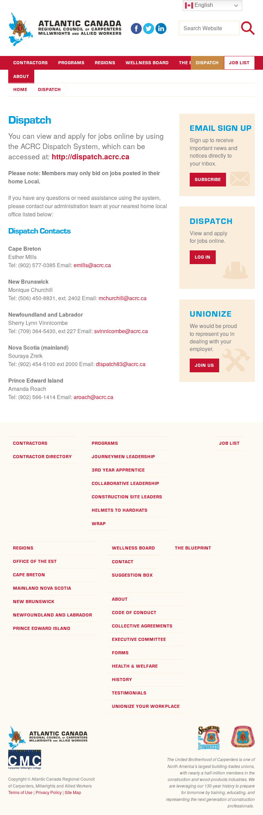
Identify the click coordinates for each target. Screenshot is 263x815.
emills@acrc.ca (92, 265)
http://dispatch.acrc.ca (90, 156)
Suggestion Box (132, 575)
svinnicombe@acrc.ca (121, 331)
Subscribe (208, 179)
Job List (239, 62)
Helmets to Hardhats (120, 510)
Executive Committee (139, 639)
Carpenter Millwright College (24, 759)
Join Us (204, 365)
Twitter (148, 28)
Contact (123, 561)
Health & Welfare (135, 666)
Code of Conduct (134, 612)
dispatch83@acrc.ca (121, 364)
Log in (203, 257)
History (122, 679)
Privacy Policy (49, 792)
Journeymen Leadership (123, 456)
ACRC (65, 29)
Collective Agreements (142, 626)
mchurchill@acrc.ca (123, 298)
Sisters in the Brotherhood (209, 738)
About (120, 599)
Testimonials (129, 693)
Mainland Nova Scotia (42, 588)
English (203, 5)
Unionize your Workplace (146, 706)
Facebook (136, 28)
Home (20, 89)
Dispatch (207, 62)
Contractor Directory (42, 456)
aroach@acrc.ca (93, 397)
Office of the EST (35, 561)
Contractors (30, 62)
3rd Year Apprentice (118, 470)
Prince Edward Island (42, 628)
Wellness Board (147, 62)
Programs (71, 62)
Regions (105, 62)
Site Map (73, 792)
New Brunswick (34, 601)
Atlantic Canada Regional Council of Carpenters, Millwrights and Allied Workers (47, 738)
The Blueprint (193, 548)
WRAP (99, 523)
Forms (120, 652)
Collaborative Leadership (125, 483)
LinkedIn (160, 28)
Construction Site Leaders (127, 497)
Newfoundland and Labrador (52, 615)
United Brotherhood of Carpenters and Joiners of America (243, 737)
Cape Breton (29, 574)
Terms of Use (20, 792)
